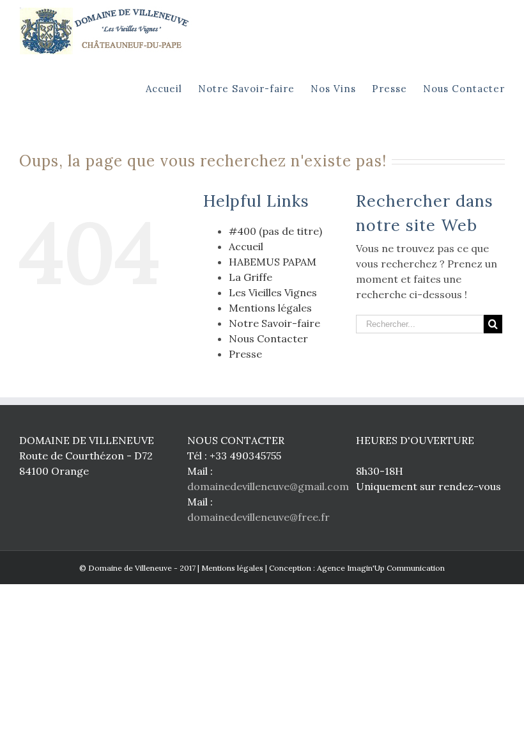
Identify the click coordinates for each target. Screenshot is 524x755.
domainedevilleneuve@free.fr (258, 517)
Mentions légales (270, 307)
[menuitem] (172, 88)
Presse (245, 353)
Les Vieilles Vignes (273, 292)
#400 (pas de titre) (275, 231)
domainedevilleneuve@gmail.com (268, 486)
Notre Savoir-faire (274, 323)
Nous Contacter (268, 338)
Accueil (246, 246)
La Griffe (250, 277)
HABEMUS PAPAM (272, 261)
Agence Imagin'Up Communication (381, 568)
